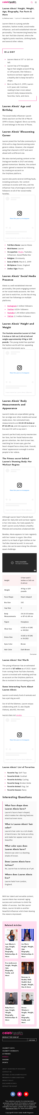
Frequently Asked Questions (13, 1077)
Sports (5, 1062)
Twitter (10, 309)
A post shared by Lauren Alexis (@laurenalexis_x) (22, 238)
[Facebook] (13, 1094)
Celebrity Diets (8, 1048)
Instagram (11, 306)
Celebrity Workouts (10, 1051)
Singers (5, 1059)
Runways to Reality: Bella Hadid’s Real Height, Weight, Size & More (27, 982)
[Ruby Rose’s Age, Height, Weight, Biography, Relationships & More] (11, 998)
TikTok (10, 316)
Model (20, 252)
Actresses (6, 1054)
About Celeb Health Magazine (13, 1069)
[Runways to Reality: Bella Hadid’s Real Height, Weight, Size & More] (27, 968)
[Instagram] (19, 1094)
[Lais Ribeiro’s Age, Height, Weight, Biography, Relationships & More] (11, 935)
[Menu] (36, 2)
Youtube (10, 313)
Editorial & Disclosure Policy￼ (14, 1075)
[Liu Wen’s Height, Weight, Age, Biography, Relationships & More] (27, 935)
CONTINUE (32, 1040)
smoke (19, 715)
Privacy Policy (7, 1080)
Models (5, 1057)
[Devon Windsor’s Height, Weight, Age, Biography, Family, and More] (27, 998)
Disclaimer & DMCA (9, 1083)
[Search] (32, 2)
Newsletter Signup (9, 1086)
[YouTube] (26, 1094)
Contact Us (6, 1072)
